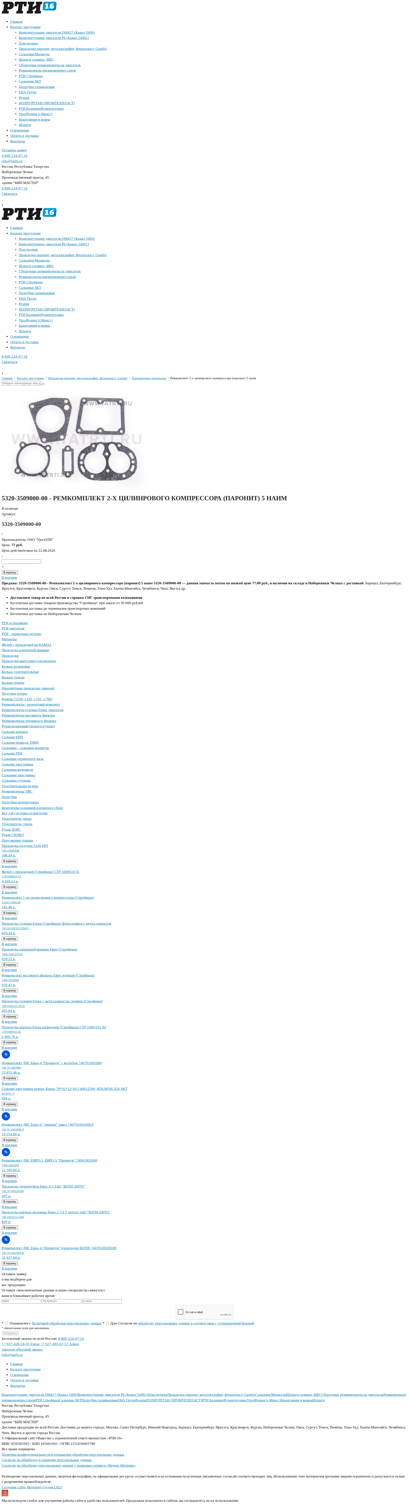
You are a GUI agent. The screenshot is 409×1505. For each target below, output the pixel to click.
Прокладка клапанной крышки (25, 650)
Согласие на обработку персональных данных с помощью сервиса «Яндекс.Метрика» (69, 1465)
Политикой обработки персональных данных (67, 1323)
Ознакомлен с (52, 1323)
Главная (16, 22)
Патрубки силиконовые (37, 87)
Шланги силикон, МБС (36, 60)
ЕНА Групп (27, 92)
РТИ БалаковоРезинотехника (41, 109)
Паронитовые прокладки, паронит (28, 688)
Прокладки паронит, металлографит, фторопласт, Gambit (63, 49)
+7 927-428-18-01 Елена (21, 1344)
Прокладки (10, 656)
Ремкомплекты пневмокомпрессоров (47, 70)
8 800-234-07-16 (14, 156)
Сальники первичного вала (22, 759)
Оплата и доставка (24, 136)
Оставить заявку (14, 150)
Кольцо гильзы (13, 677)
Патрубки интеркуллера (20, 802)
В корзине (9, 578)
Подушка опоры (14, 694)
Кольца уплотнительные (20, 672)
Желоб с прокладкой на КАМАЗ (26, 645)
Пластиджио (28, 43)
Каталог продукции (25, 27)
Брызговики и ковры (34, 119)
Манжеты (9, 639)
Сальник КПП (12, 737)
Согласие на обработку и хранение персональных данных (47, 1460)
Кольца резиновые (16, 666)
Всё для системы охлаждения (25, 813)
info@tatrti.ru (12, 161)
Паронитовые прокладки (149, 378)
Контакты (17, 141)
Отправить (10, 1333)
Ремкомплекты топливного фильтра (29, 721)
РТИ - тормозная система (21, 634)
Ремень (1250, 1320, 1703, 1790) (27, 699)
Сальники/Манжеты (34, 54)
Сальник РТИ (12, 753)
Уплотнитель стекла (17, 824)
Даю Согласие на (178, 1323)
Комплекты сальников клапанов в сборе (32, 808)
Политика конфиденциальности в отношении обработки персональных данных (63, 1455)
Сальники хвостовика (18, 775)
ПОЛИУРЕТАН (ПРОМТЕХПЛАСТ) (47, 103)
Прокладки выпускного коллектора (29, 661)
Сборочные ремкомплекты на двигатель (50, 65)
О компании (19, 130)
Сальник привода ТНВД (20, 743)
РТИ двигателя (13, 628)
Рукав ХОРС (11, 830)
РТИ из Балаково (15, 623)
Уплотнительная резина (20, 786)
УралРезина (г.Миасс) (36, 114)
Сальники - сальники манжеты (25, 748)
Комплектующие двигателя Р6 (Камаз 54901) (54, 38)
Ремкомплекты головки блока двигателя (32, 710)
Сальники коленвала (17, 770)
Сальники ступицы (16, 781)
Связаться (9, 194)
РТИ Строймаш (31, 76)
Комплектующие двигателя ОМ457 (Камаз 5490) (57, 32)
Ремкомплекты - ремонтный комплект (31, 704)
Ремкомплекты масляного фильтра (28, 715)
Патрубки (9, 797)
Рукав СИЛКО (13, 835)
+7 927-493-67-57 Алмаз (59, 1344)
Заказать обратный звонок (22, 1349)
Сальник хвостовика (17, 764)
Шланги (25, 125)
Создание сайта (14, 1487)
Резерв (24, 98)
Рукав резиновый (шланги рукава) (28, 726)
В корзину (9, 572)
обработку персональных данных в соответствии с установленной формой (196, 1323)
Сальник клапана (15, 732)
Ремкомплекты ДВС (17, 791)
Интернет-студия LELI (44, 1487)
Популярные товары (17, 840)
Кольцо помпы (13, 683)
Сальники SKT (30, 81)
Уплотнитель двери (17, 819)
